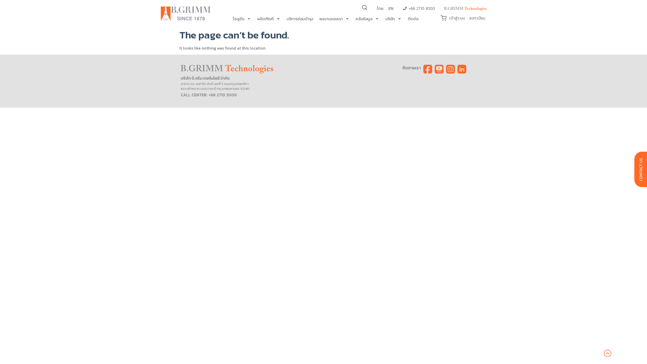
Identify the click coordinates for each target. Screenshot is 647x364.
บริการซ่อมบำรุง (300, 19)
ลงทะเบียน (477, 18)
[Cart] (444, 18)
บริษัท (390, 19)
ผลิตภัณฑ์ (265, 19)
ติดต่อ (413, 19)
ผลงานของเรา (331, 19)
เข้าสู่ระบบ (457, 18)
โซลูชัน (238, 19)
